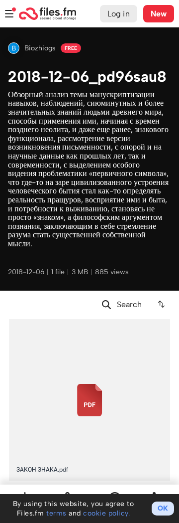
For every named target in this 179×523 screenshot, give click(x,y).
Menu (9, 13)
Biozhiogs (40, 48)
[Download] (162, 327)
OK (163, 508)
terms (56, 513)
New (159, 13)
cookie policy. (106, 513)
